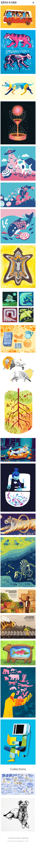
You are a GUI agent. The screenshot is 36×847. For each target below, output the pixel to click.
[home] (8, 2)
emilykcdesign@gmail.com (18, 841)
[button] (33, 2)
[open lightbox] (18, 17)
